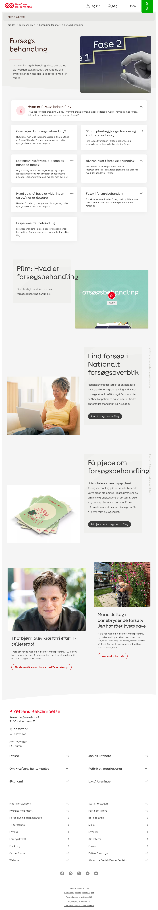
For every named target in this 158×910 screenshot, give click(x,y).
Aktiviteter (94, 838)
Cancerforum (17, 853)
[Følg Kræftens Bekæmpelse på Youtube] (96, 873)
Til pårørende (17, 824)
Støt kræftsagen (98, 803)
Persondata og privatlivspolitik (79, 897)
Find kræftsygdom (20, 803)
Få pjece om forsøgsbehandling (109, 524)
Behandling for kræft (49, 25)
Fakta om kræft (27, 25)
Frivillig (13, 831)
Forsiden (11, 25)
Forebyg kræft (17, 838)
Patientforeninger (98, 853)
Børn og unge (96, 817)
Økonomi (16, 781)
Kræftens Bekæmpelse (34, 711)
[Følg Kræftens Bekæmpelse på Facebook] (62, 873)
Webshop (14, 860)
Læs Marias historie (112, 656)
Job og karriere (99, 756)
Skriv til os (20, 733)
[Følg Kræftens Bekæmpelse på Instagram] (71, 873)
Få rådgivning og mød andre (25, 817)
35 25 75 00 (21, 729)
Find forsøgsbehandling (105, 416)
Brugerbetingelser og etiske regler (79, 893)
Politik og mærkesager (105, 768)
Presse (14, 756)
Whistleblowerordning (79, 888)
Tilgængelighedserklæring (79, 901)
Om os (92, 846)
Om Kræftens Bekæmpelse (29, 768)
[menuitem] (92, 5)
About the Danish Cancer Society (107, 860)
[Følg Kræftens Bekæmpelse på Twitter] (79, 873)
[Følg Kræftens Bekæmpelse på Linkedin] (87, 873)
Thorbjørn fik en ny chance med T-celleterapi (41, 667)
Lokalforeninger (100, 781)
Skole (91, 824)
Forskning (15, 846)
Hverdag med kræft (21, 810)
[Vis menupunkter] (79, 17)
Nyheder (93, 831)
